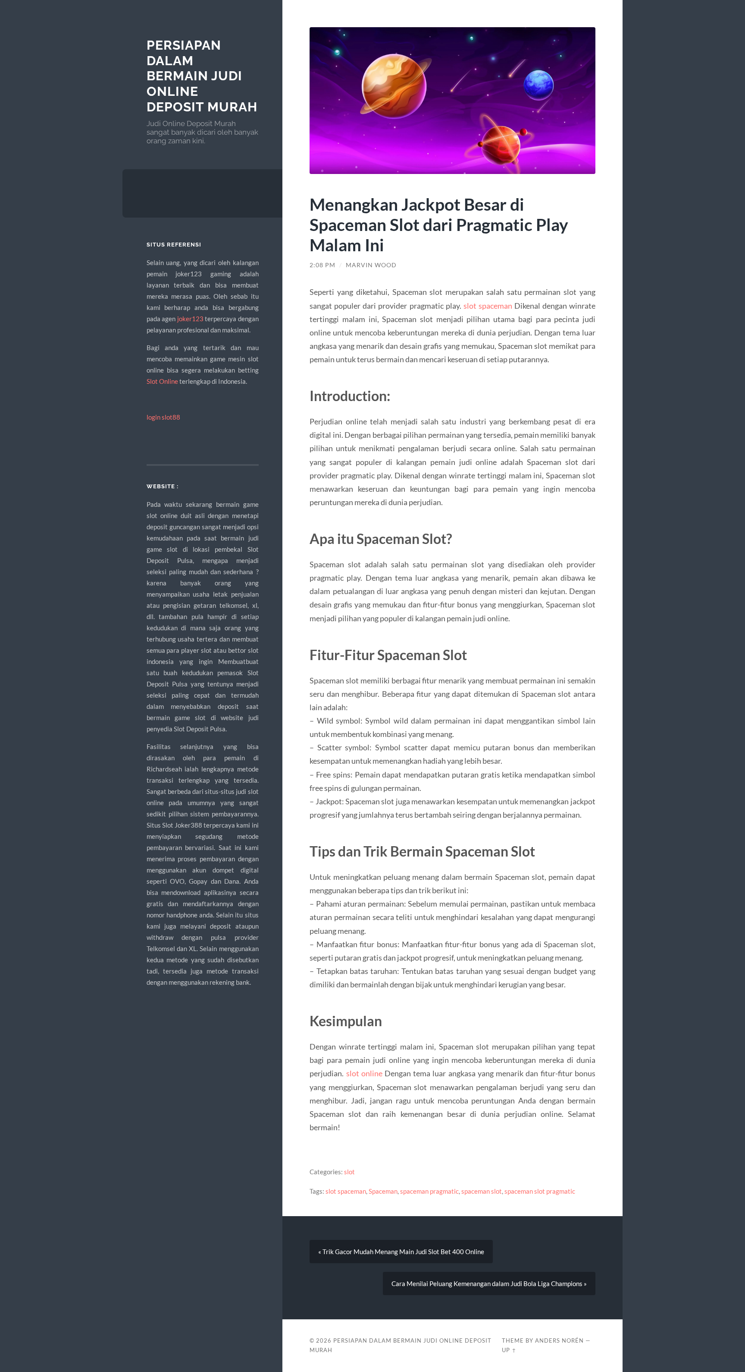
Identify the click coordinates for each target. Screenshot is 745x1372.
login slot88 (163, 417)
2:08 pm (322, 265)
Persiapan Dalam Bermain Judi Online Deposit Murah (202, 76)
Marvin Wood (371, 265)
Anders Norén (559, 1340)
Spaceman (383, 1191)
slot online (364, 1073)
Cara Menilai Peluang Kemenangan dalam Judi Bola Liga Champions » (489, 1283)
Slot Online (162, 381)
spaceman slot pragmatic (539, 1191)
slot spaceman (487, 305)
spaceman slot (481, 1191)
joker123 (190, 318)
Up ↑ (509, 1350)
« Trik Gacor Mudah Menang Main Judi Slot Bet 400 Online (401, 1251)
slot (349, 1172)
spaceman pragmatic (429, 1191)
